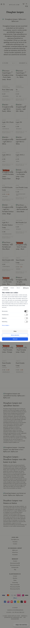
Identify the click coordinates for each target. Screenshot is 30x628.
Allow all (15, 339)
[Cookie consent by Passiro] (26, 288)
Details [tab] (12, 287)
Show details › (5, 325)
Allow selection (15, 335)
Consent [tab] (5, 287)
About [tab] (18, 287)
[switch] (26, 311)
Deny (15, 331)
